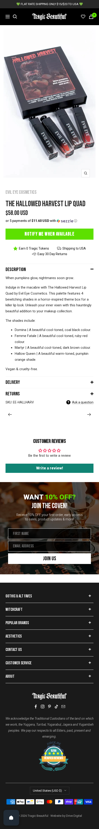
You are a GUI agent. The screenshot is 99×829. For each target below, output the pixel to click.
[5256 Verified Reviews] (49, 744)
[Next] (89, 414)
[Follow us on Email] (63, 706)
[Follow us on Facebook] (35, 707)
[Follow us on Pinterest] (49, 706)
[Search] (15, 17)
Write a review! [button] (49, 468)
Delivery (13, 382)
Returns (13, 394)
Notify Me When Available (49, 234)
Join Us (49, 558)
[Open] (11, 818)
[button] (49, 221)
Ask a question (82, 402)
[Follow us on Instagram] (42, 706)
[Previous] (10, 414)
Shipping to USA (74, 248)
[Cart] (91, 17)
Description (16, 269)
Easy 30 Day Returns (52, 254)
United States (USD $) (47, 790)
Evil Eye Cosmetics (21, 192)
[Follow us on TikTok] (56, 706)
